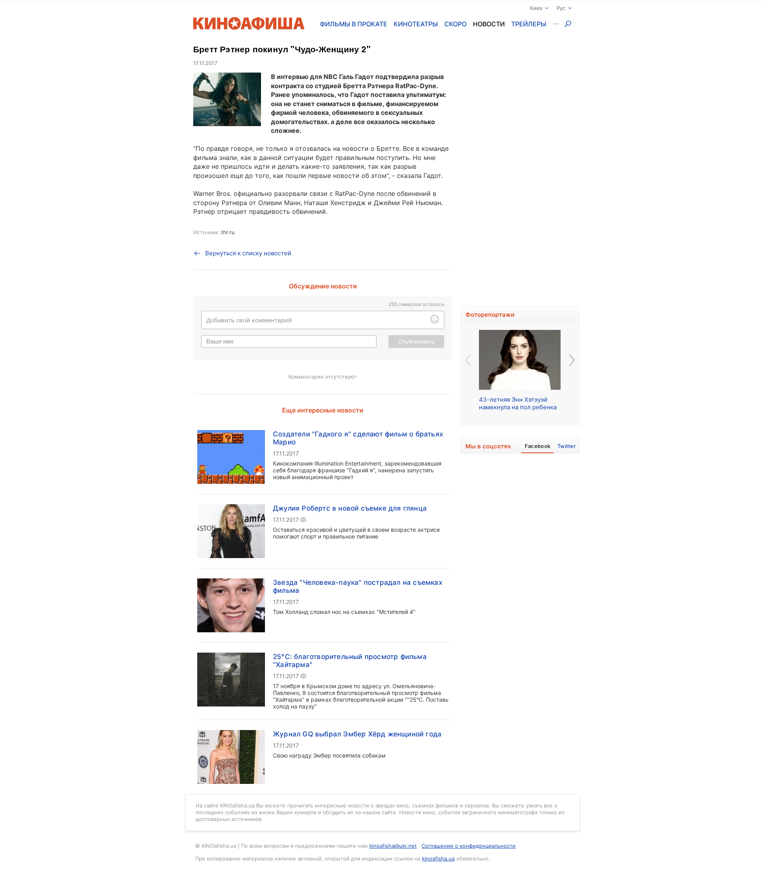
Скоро (455, 24)
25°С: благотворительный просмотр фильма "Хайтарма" (350, 661)
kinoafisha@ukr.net (393, 846)
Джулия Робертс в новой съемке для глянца (350, 508)
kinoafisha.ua (438, 858)
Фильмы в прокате (353, 24)
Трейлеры (528, 24)
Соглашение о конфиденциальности (469, 846)
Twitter (566, 446)
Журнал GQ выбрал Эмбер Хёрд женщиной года (357, 734)
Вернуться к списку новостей (248, 253)
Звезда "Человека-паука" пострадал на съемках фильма (357, 586)
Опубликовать (416, 341)
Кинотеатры (416, 24)
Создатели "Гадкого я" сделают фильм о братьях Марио (358, 438)
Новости (489, 24)
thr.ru (228, 232)
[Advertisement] (520, 173)
